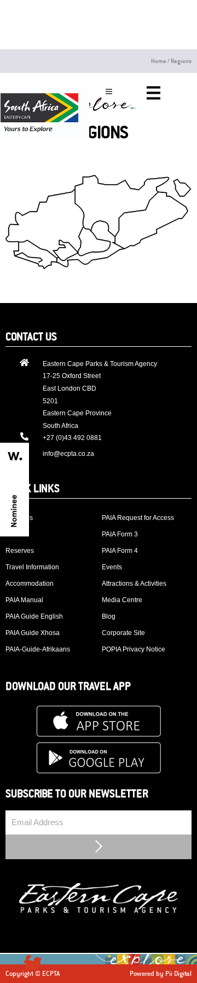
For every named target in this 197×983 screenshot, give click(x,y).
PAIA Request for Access (138, 518)
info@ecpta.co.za (68, 454)
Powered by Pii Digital (161, 973)
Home (158, 60)
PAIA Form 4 (120, 551)
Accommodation (29, 583)
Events (112, 567)
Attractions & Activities (134, 583)
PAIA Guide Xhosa (32, 633)
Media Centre (122, 600)
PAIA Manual (24, 600)
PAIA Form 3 (120, 534)
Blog (108, 616)
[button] (108, 91)
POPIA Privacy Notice (133, 649)
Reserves (19, 551)
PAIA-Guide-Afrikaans (37, 649)
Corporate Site (123, 633)
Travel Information (32, 567)
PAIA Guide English (34, 616)
